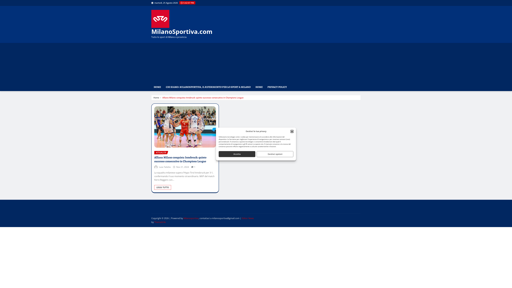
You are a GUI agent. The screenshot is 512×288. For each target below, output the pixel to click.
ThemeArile (160, 222)
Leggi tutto (162, 187)
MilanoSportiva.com (181, 31)
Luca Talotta (165, 167)
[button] (292, 131)
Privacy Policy (277, 87)
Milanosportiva (191, 218)
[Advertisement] (256, 63)
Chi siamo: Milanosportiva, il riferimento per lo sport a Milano (208, 87)
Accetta (237, 154)
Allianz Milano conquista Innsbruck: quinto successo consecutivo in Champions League (203, 97)
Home (157, 87)
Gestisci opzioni (275, 154)
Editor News (248, 218)
